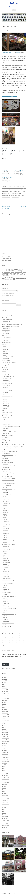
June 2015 (4, 725)
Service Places (5, 440)
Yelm (4, 605)
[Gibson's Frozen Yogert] (14, 50)
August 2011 (4, 806)
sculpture (17, 276)
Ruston (4, 569)
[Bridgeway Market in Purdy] (8, 854)
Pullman (4, 619)
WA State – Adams (6, 460)
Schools (3, 439)
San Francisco (6, 381)
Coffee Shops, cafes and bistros (10, 426)
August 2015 (4, 722)
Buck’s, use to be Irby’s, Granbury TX (10, 290)
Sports (3, 442)
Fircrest (4, 558)
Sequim (4, 487)
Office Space (5, 374)
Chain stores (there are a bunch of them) (12, 446)
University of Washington (21, 278)
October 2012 (5, 781)
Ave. (12, 269)
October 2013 (5, 759)
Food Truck (5, 428)
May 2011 (4, 811)
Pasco (4, 471)
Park (17, 274)
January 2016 (5, 713)
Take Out (5, 433)
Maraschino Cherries (10, 193)
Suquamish (5, 530)
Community (15, 270)
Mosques (5, 419)
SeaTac (4, 515)
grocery (12, 272)
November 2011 (5, 800)
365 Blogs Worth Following (7, 256)
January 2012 (5, 797)
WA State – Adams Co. (7, 462)
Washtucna (5, 464)
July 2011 (4, 807)
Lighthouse (4, 369)
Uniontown (5, 621)
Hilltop (16, 272)
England (4, 349)
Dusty (4, 617)
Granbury (8, 272)
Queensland (5, 321)
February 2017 (5, 689)
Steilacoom (5, 573)
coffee (11, 270)
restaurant (5, 276)
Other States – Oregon (7, 396)
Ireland (4, 351)
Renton (4, 514)
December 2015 (5, 714)
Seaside (4, 394)
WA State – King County (7, 489)
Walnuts (14, 195)
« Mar (3, 645)
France (4, 346)
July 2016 (4, 702)
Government (5, 358)
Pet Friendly (4, 414)
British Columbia (5, 330)
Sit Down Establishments (8, 431)
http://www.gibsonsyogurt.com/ (9, 96)
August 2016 (4, 700)
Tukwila (4, 519)
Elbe (4, 555)
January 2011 (5, 818)
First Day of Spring (6, 288)
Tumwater (5, 603)
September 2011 (5, 804)
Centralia (5, 542)
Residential (4, 423)
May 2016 (4, 705)
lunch (15, 273)
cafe (22, 269)
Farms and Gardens (6, 356)
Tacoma (13, 188)
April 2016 (4, 707)
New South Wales (7, 319)
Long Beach (5, 546)
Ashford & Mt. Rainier (7, 549)
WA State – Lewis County (7, 540)
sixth (24, 276)
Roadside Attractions (6, 435)
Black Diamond (6, 494)
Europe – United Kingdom (7, 348)
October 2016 (5, 697)
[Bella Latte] (8, 866)
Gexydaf (18, 52)
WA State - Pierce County (9, 189)
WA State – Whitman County (8, 614)
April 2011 (4, 813)
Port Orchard (6, 524)
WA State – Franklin (6, 469)
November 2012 (5, 779)
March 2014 (4, 750)
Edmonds (5, 585)
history (24, 272)
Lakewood (8, 273)
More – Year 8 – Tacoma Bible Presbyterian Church (13, 292)
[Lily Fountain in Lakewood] (8, 841)
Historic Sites (5, 360)
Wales (4, 355)
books (20, 269)
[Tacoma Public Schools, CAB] (20, 866)
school (13, 276)
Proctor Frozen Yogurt (7, 177)
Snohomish (5, 590)
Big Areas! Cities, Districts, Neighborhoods (11, 324)
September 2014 (5, 741)
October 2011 (5, 802)
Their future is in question (7, 455)
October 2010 (5, 823)
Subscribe (5, 664)
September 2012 (5, 782)
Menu (14, 9)
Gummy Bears (12, 191)
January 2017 (5, 691)
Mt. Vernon (5, 582)
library (12, 273)
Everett (4, 587)
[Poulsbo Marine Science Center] (8, 879)
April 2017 (4, 686)
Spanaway (5, 571)
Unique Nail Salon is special (8, 295)
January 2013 (5, 775)
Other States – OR (6, 390)
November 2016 (5, 695)
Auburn (4, 490)
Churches (5, 417)
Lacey (4, 598)
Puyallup (23, 274)
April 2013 (4, 770)
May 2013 (4, 768)
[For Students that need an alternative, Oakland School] (20, 841)
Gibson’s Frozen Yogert (6, 52)
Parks (3, 410)
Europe (3, 344)
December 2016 (5, 693)
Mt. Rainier (19, 273)
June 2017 (4, 684)
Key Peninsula (6, 562)
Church (7, 270)
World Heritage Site (7, 364)
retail (11, 276)
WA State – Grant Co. (6, 476)
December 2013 (5, 756)
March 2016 (4, 709)
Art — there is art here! (7, 314)
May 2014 (4, 747)
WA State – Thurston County (8, 596)
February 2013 (5, 773)
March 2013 (4, 772)
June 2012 (4, 788)
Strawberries (5, 195)
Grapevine (5, 408)
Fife (3, 557)
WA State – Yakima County (8, 623)
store (3, 278)
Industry (4, 367)
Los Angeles (5, 380)
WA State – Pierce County (7, 548)
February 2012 (5, 795)
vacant (11, 279)
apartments (6, 269)
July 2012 (4, 786)
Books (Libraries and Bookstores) (9, 326)
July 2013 (4, 764)
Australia (4, 317)
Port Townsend (6, 485)
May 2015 (4, 727)
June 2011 (4, 809)
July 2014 (4, 745)
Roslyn (4, 535)
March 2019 (4, 677)
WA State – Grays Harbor (7, 480)
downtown (20, 270)
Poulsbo (4, 526)
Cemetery (4, 340)
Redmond (5, 512)
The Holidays (5, 453)
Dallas (4, 401)
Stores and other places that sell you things (11, 444)
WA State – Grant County (8, 478)
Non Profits (4, 373)
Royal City (4, 437)
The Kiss (23, 206)
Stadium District (18, 193)
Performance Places (6, 412)
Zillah (4, 624)
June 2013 (4, 766)
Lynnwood (5, 589)
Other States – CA (6, 378)
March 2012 (4, 793)
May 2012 (4, 789)
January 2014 (5, 754)
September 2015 (5, 720)
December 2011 (5, 798)
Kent (4, 507)
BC (2, 323)
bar (17, 269)
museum (3, 274)
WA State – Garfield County (8, 473)
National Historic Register (8, 362)
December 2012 (5, 777)
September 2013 (5, 761)
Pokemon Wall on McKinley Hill (9, 293)
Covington (5, 499)
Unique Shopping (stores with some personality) (13, 448)
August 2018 (4, 679)
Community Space (6, 342)
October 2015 (5, 718)
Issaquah (5, 505)
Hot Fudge (23, 191)
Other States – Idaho (6, 383)
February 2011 (5, 816)
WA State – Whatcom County (8, 608)
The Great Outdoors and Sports (9, 451)
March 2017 (4, 688)
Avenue (15, 269)
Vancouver (5, 333)
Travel (3, 456)
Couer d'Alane (6, 385)
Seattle (21, 276)
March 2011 (4, 814)
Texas (14, 278)
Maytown (5, 599)
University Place (5, 279)
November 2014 (5, 738)
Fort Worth (5, 403)
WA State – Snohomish (7, 583)
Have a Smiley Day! (18, 170)
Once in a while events (7, 376)
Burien (4, 498)
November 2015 (5, 716)
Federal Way (5, 503)
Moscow (4, 389)
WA (14, 279)
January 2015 (5, 734)
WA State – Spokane (6, 592)
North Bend (5, 510)
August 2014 (4, 743)
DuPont (4, 551)
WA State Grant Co (6, 626)
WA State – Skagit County (7, 580)
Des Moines (5, 501)
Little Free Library (6, 328)
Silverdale (5, 528)
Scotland (5, 353)
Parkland (5, 565)
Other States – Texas (6, 398)
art (9, 269)
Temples (5, 421)
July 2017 (4, 682)
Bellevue (5, 492)
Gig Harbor (5, 560)
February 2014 (5, 752)
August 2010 (4, 827)
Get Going (14, 3)
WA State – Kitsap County (7, 523)
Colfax (4, 615)
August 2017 (4, 680)
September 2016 (5, 698)
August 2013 (4, 763)
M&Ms (3, 193)
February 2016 (5, 711)
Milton (4, 508)
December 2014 (5, 736)
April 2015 (4, 729)
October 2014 (5, 739)
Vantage (4, 539)
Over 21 (4, 430)
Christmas (4, 270)
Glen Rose (5, 405)
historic (20, 272)
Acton (4, 399)
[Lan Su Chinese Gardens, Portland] (20, 854)
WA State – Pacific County (7, 544)
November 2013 (5, 757)
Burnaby (5, 331)
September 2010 (5, 825)
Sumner (4, 574)
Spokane (5, 594)
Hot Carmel (17, 191)
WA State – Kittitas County (7, 532)
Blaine (4, 610)
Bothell (4, 496)
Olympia (7, 274)
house (3, 273)
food (5, 272)
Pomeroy (5, 474)
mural (22, 273)
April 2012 (4, 791)
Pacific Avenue (12, 274)
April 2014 (4, 748)
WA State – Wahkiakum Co (8, 607)
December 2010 (5, 820)
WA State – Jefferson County (8, 483)
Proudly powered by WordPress (8, 893)
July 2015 (4, 723)
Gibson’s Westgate (6, 170)
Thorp (4, 537)
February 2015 (5, 732)
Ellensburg (5, 533)
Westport (5, 482)
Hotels (3, 365)
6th (2, 269)
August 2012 (4, 784)
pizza (20, 274)
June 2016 (4, 704)
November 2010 (5, 822)
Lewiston (5, 387)
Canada (3, 335)
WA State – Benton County (8, 465)
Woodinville (5, 521)
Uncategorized (5, 458)
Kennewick (5, 467)
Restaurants (8, 188)
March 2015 (4, 730)
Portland (5, 392)
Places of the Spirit (6, 415)
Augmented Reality (6, 315)
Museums (4, 371)
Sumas (4, 612)
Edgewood (5, 553)
